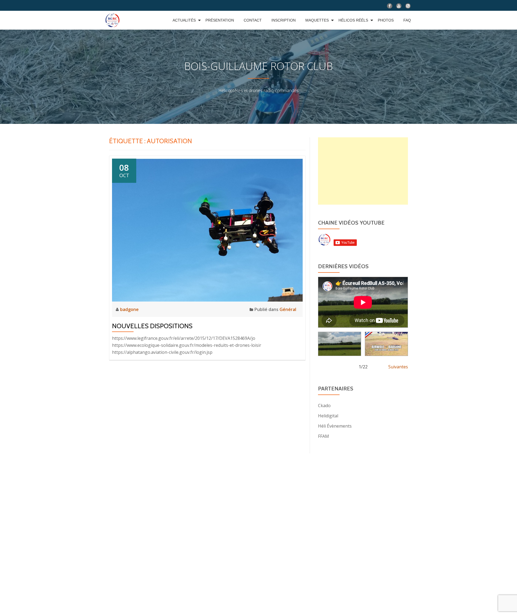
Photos (386, 20)
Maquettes (317, 20)
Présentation (219, 20)
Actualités (184, 20)
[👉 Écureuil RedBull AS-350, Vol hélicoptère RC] (339, 344)
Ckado (324, 405)
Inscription (283, 20)
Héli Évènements (335, 426)
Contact (253, 20)
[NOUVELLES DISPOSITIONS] (207, 230)
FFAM (323, 436)
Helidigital (328, 416)
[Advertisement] (363, 171)
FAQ (407, 20)
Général (288, 309)
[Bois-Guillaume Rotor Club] (113, 20)
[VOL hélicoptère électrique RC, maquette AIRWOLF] (386, 344)
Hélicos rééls (353, 20)
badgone (129, 309)
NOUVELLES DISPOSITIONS (152, 326)
